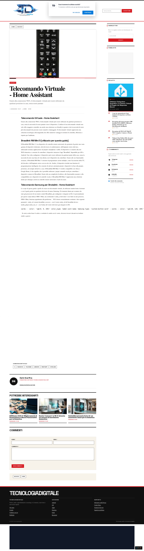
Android (54, 502)
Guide (53, 512)
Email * (55, 439)
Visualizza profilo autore (27, 385)
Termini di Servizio (99, 507)
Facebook (20, 366)
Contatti (11, 510)
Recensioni (54, 515)
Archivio (19, 26)
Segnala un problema (99, 510)
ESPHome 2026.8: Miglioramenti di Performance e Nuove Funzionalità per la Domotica (23, 417)
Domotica (54, 510)
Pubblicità (12, 515)
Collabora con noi (14, 512)
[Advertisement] (122, 63)
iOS (53, 505)
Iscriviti (120, 40)
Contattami (126, 10)
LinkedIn (36, 366)
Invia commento (17, 466)
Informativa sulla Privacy (100, 502)
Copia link (53, 366)
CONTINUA (87, 12)
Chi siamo (12, 507)
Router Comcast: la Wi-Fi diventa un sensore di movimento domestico (52, 417)
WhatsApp (44, 366)
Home (23, 476)
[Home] (26, 11)
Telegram (28, 366)
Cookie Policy (97, 505)
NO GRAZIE (76, 12)
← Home (12, 26)
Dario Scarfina (26, 378)
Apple (53, 507)
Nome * (14, 439)
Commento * (15, 446)
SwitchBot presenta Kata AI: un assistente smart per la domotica (81, 416)
